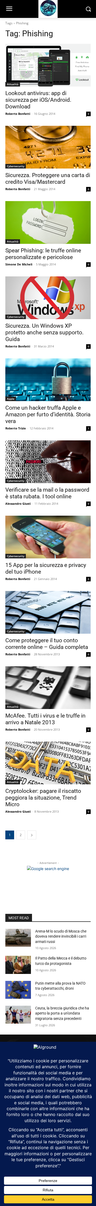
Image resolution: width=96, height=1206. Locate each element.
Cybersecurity (15, 166)
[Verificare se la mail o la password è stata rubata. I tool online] (48, 461)
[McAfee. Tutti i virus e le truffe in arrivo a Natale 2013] (48, 687)
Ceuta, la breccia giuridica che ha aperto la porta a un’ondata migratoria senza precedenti (62, 1013)
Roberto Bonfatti (17, 114)
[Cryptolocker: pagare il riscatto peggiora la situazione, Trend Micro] (48, 763)
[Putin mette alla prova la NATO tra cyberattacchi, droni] (18, 990)
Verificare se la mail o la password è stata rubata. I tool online (47, 493)
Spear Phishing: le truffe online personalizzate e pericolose (43, 253)
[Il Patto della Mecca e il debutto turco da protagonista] (18, 965)
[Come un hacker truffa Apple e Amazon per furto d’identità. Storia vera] (48, 379)
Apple (10, 399)
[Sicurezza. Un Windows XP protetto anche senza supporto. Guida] (48, 297)
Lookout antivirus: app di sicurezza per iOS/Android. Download (38, 100)
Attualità (12, 84)
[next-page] (31, 835)
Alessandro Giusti (18, 504)
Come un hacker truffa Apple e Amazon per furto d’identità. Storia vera (47, 414)
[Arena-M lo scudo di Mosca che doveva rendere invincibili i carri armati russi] (18, 938)
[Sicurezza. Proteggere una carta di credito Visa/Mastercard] (48, 147)
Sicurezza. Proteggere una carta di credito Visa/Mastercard (47, 178)
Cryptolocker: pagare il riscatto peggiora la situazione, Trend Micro (43, 798)
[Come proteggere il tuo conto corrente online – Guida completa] (48, 612)
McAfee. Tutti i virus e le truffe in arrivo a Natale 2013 (45, 719)
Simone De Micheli (18, 264)
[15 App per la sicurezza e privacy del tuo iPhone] (48, 537)
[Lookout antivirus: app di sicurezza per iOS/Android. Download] (48, 65)
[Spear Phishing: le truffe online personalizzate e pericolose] (48, 222)
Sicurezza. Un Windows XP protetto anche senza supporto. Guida (44, 332)
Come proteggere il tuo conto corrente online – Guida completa (46, 643)
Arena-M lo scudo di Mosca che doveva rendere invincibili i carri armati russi (60, 936)
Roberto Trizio (15, 428)
